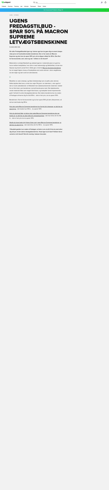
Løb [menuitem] (21, 6)
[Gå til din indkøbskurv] (105, 2)
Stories (16, 15)
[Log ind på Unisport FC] (102, 2)
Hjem (10, 15)
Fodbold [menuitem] (4, 6)
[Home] (6, 2)
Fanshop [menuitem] (10, 6)
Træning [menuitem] (16, 6)
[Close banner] (107, 10)
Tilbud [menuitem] (39, 6)
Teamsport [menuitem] (33, 6)
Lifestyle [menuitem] (26, 6)
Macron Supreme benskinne (52, 68)
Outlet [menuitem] (44, 6)
